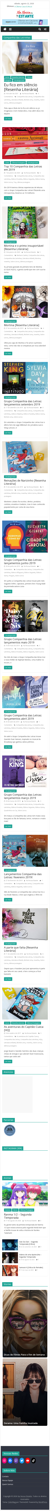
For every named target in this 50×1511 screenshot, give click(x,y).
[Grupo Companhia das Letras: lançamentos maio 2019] (25, 601)
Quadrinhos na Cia (10, 810)
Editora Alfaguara (17, 572)
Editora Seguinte (28, 179)
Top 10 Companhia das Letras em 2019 (23, 167)
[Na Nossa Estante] (5, 29)
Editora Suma (39, 179)
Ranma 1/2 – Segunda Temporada (18, 1216)
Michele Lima (28, 100)
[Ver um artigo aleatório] (45, 29)
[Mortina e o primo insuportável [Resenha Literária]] (25, 208)
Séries (15, 1210)
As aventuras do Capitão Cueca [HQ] (23, 1028)
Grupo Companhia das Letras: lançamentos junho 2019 (23, 561)
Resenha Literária (18, 77)
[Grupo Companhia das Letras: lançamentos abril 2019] (25, 677)
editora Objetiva (17, 414)
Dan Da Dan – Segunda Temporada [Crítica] (28, 1243)
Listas (7, 163)
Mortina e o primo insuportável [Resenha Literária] (23, 247)
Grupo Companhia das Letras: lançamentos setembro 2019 (23, 402)
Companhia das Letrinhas (13, 258)
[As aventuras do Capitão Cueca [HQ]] (25, 989)
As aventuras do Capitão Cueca (27, 1036)
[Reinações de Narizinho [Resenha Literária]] (25, 442)
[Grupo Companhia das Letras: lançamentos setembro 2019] (25, 363)
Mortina (38, 258)
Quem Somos (7, 1484)
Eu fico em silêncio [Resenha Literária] (21, 87)
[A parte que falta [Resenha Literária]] (25, 909)
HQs (40, 1039)
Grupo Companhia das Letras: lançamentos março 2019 (23, 796)
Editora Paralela (16, 179)
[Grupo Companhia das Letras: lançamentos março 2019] (25, 757)
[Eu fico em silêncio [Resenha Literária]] (25, 43)
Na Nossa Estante (28, 94)
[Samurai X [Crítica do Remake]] (10, 1266)
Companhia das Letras (24, 97)
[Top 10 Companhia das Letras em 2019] (25, 128)
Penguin (11, 576)
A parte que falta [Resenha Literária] (21, 949)
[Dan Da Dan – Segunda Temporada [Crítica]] (10, 1240)
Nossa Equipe (7, 1480)
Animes (7, 1210)
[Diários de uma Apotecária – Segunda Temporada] (10, 1253)
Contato (5, 1476)
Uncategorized (19, 80)
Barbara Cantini (22, 255)
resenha (36, 100)
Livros (7, 77)
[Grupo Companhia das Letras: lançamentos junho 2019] (25, 522)
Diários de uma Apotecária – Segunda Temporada (30, 1255)
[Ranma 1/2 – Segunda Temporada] (25, 1183)
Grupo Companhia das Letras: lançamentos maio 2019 (23, 640)
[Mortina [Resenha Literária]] (25, 287)
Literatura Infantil (17, 100)
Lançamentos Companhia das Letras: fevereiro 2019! (23, 875)
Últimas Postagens (18, 163)
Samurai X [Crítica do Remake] (31, 1267)
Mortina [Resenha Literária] (21, 325)
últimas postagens (15, 103)
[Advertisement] (17, 1094)
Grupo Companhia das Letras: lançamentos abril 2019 (23, 716)
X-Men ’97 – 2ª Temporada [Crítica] (28, 6)
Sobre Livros (8, 182)
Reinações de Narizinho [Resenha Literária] (25, 482)
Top (15, 182)
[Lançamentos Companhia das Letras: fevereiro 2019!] (25, 836)
